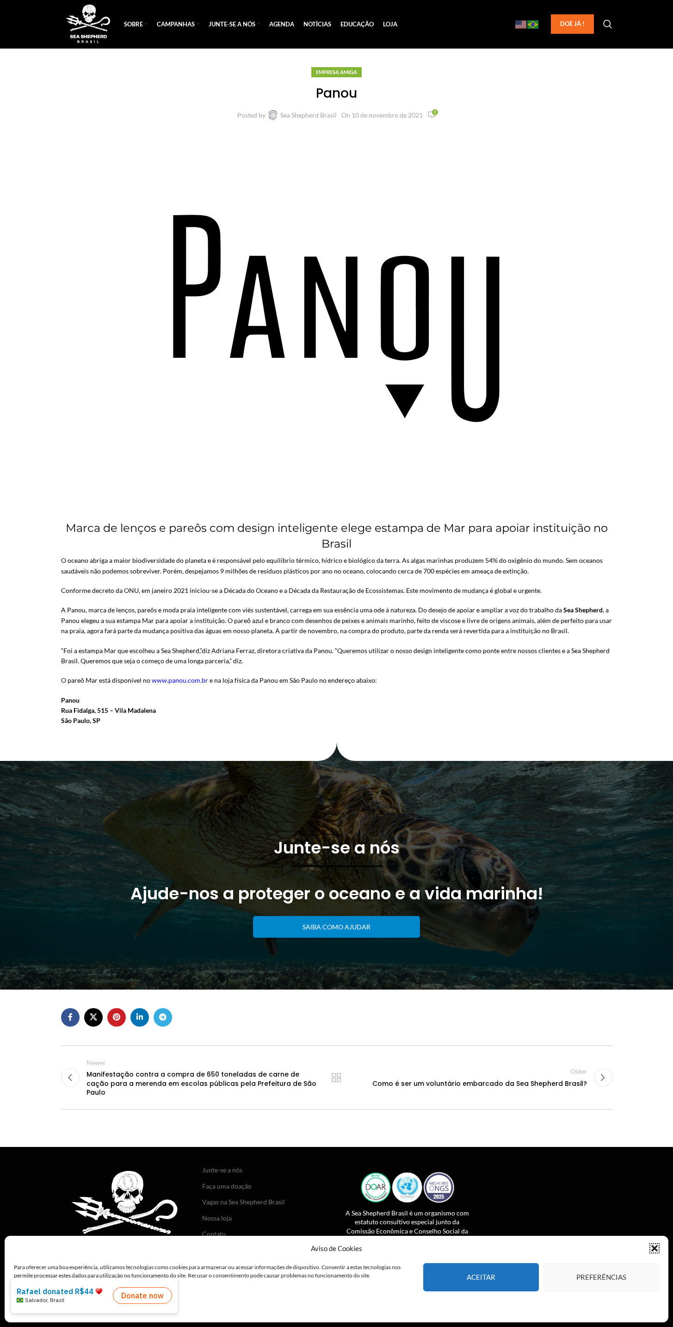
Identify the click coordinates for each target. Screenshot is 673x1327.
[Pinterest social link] (116, 1017)
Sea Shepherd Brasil (308, 115)
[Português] (533, 24)
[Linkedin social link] (139, 1017)
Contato (214, 1234)
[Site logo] (88, 23)
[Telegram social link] (163, 1017)
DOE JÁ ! (572, 23)
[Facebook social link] (70, 1017)
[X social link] (93, 1017)
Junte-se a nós (222, 1170)
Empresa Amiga (336, 72)
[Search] (608, 24)
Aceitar (481, 1277)
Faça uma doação (227, 1186)
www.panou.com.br (180, 680)
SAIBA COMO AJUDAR (336, 927)
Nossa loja (217, 1218)
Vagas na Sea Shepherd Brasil (243, 1202)
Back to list (336, 1077)
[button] (654, 1248)
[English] (521, 24)
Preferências (601, 1277)
